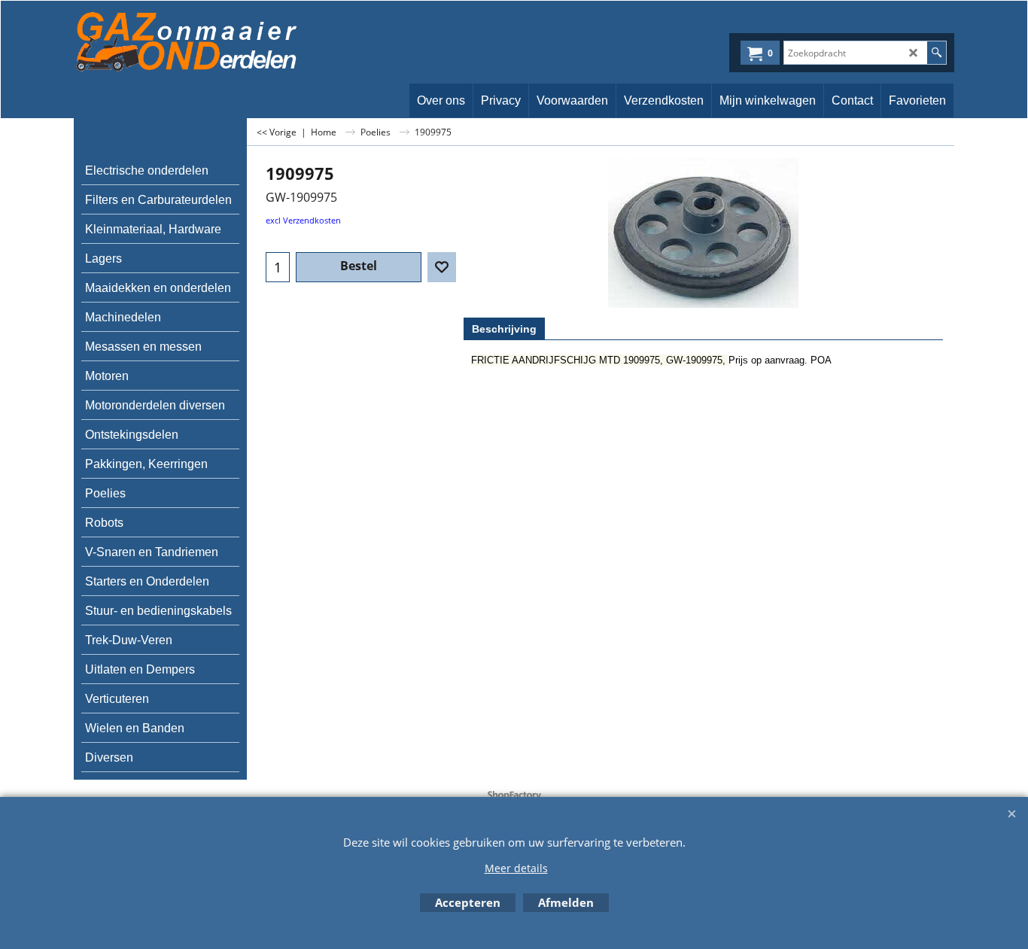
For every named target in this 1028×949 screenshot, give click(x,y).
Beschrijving (504, 329)
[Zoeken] (936, 52)
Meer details (516, 868)
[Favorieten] (441, 267)
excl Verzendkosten (303, 220)
